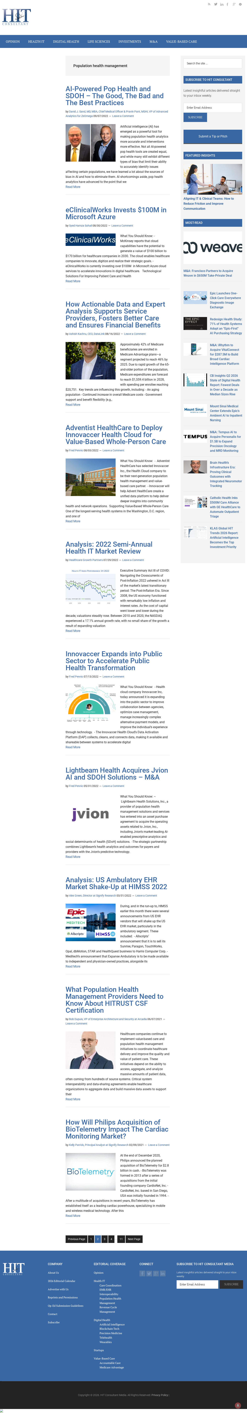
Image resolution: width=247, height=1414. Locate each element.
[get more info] (242, 5)
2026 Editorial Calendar (61, 1281)
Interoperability (109, 1294)
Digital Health (102, 1320)
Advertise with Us (58, 1289)
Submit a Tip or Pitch (213, 136)
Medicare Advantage (112, 1367)
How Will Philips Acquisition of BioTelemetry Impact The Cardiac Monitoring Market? (117, 1129)
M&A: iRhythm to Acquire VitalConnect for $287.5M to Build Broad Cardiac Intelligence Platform (224, 354)
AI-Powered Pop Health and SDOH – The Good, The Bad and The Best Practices (115, 96)
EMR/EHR (105, 1289)
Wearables (106, 1342)
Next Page (134, 1239)
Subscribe (54, 1322)
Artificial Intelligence (112, 1324)
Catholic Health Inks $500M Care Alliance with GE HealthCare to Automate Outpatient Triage (225, 507)
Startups (99, 1350)
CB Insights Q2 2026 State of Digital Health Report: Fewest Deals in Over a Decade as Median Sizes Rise (225, 385)
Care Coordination (110, 1285)
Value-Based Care (104, 1358)
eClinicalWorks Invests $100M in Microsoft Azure (116, 213)
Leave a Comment (123, 116)
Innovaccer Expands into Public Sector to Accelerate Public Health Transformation (114, 661)
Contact (52, 1314)
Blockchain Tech (109, 1328)
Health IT (99, 1281)
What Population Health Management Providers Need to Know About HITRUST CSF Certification (114, 999)
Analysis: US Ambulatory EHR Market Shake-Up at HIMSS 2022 (116, 883)
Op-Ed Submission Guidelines (65, 1305)
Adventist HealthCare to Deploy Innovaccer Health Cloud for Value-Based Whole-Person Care (116, 435)
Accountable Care (110, 1363)
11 (122, 1240)
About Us (53, 1272)
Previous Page (76, 1239)
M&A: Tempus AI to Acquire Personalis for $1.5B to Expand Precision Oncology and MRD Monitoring (225, 441)
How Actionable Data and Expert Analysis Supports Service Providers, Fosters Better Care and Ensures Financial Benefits (115, 314)
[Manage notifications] (238, 1405)
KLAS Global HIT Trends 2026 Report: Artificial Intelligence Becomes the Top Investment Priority (224, 538)
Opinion (98, 1272)
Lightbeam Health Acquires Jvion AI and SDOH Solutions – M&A (117, 773)
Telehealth (106, 1337)
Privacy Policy (159, 1395)
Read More (73, 187)
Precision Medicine (111, 1333)
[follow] (217, 5)
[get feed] (211, 5)
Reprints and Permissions (63, 1297)
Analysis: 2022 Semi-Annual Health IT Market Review (109, 547)
